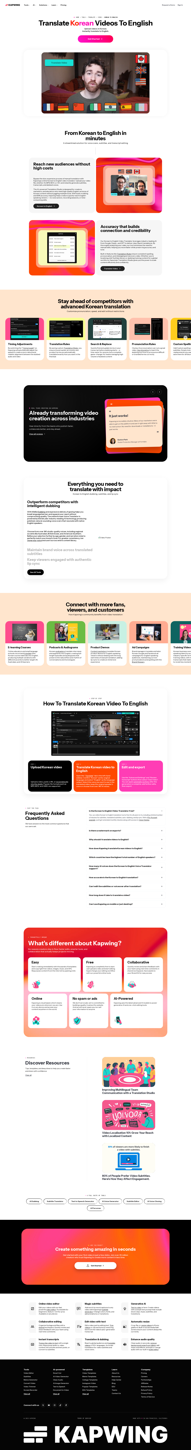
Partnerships (146, 1380)
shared (41, 1327)
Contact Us (116, 1393)
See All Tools (35, 572)
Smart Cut (57, 1373)
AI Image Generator (61, 1383)
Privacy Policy (146, 1393)
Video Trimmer (30, 1387)
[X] (43, 1405)
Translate (91, 17)
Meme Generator (30, 1380)
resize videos (146, 1325)
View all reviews (36, 434)
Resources (116, 1376)
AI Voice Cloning (154, 1201)
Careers (144, 1376)
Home (77, 17)
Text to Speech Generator (82, 1201)
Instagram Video (89, 1383)
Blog (114, 1383)
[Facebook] (66, 1405)
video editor (51, 1309)
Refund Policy (146, 1390)
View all (28, 1075)
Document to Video (61, 1390)
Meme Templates (89, 1376)
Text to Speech (59, 1387)
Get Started (94, 39)
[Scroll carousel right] (185, 338)
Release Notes (147, 1387)
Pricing (63, 5)
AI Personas (95, 1208)
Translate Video (111, 268)
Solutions (43, 5)
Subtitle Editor (133, 1201)
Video (100, 17)
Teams (114, 1390)
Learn (54, 5)
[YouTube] (49, 1405)
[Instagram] (54, 1405)
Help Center (116, 1380)
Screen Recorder (30, 1390)
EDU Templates (88, 1390)
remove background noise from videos (144, 1344)
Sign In (180, 5)
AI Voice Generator (110, 1201)
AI (34, 5)
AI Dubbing (34, 1201)
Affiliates (144, 1383)
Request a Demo (168, 5)
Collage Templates (89, 1380)
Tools (26, 5)
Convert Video (29, 1383)
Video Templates (89, 1373)
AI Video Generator (61, 1376)
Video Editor (29, 1373)
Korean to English (44, 206)
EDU (113, 1387)
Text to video (136, 1307)
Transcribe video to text (48, 1343)
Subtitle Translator (55, 1201)
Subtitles (27, 1376)
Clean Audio (58, 1380)
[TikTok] (60, 1405)
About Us (115, 1373)
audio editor (154, 1349)
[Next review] (159, 392)
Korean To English (110, 17)
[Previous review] (153, 392)
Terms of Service (148, 1397)
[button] (134, 427)
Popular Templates (89, 1387)
